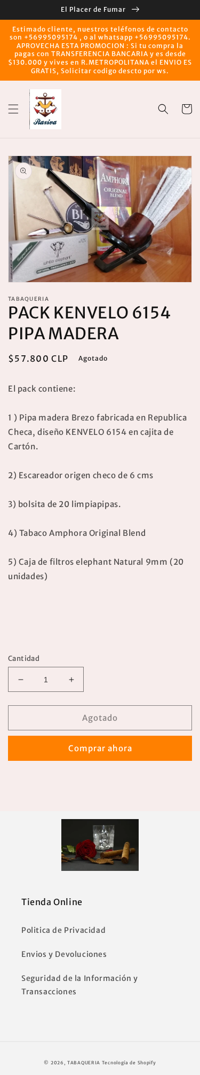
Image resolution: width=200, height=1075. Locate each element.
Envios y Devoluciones (64, 954)
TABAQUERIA (83, 1062)
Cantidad (23, 658)
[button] (13, 109)
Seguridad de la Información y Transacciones (79, 984)
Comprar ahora (100, 748)
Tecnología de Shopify (129, 1062)
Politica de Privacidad (63, 930)
